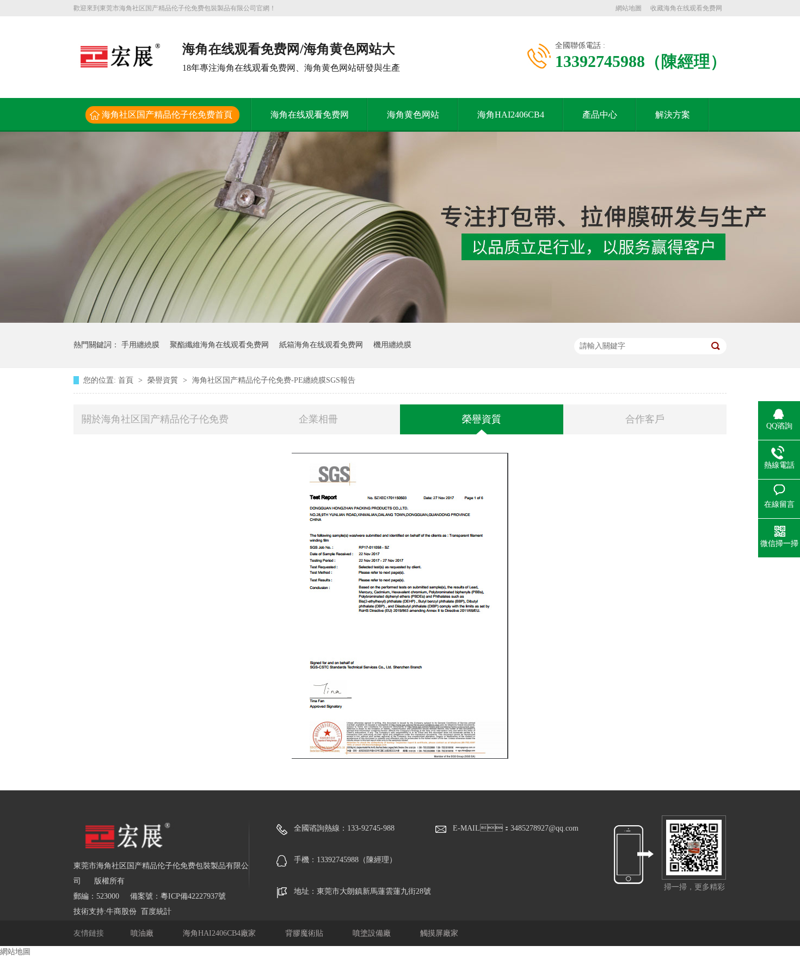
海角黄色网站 (413, 114)
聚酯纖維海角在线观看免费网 (219, 345)
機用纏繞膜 (392, 345)
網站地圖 (629, 8)
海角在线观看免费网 (309, 114)
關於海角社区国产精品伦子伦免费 (155, 419)
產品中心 (599, 114)
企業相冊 (318, 419)
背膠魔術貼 (305, 933)
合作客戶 (644, 419)
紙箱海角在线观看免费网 (321, 345)
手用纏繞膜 (140, 345)
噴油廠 (143, 933)
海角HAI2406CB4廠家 (220, 933)
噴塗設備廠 (373, 933)
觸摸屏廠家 (439, 933)
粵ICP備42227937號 (193, 896)
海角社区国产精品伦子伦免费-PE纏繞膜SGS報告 (273, 380)
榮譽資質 (163, 380)
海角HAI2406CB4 (510, 114)
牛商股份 (121, 911)
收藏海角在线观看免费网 (686, 8)
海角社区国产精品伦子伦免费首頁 (167, 114)
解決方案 (672, 114)
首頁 (127, 380)
